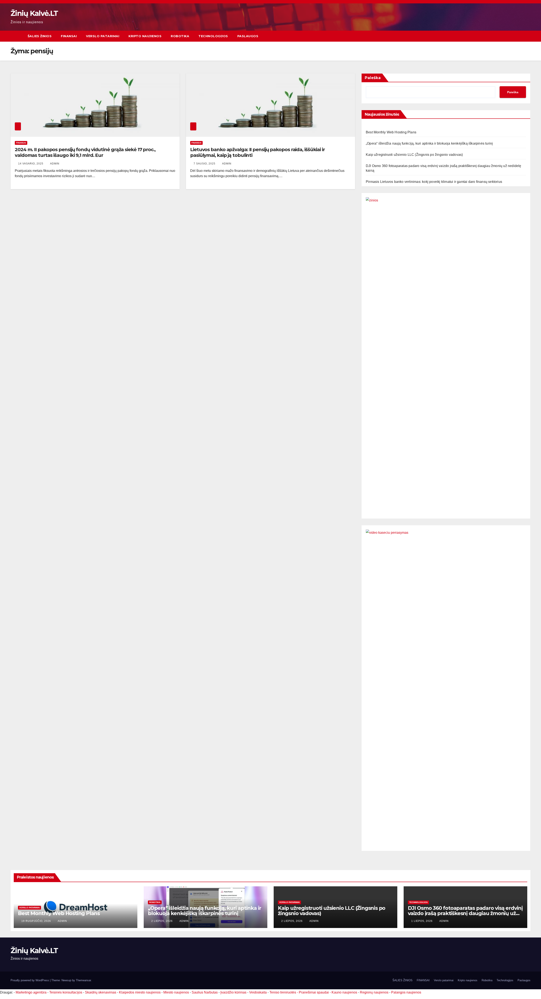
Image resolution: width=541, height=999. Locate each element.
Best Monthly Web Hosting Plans (391, 132)
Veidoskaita (258, 992)
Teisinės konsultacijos (65, 992)
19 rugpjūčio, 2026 (36, 921)
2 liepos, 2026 (162, 921)
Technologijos (213, 36)
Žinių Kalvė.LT (34, 13)
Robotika (180, 36)
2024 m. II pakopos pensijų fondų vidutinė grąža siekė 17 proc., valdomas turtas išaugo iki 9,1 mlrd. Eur (85, 152)
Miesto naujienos (176, 992)
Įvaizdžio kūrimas (233, 992)
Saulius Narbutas (205, 992)
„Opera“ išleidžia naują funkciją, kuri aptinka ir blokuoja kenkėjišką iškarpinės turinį (429, 143)
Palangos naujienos (406, 992)
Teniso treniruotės (282, 992)
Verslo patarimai (102, 36)
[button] (527, 36)
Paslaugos (247, 36)
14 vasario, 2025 (31, 163)
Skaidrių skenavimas (100, 992)
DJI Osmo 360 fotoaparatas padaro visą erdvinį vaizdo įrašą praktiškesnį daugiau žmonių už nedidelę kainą (465, 913)
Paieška (373, 77)
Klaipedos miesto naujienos (140, 992)
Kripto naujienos (144, 36)
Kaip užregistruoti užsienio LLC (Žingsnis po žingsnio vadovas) (414, 154)
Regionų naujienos (374, 992)
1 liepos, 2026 (422, 921)
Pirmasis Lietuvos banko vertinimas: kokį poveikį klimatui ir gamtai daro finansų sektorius (434, 181)
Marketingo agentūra (31, 992)
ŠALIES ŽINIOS (40, 36)
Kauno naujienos (344, 992)
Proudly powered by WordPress (30, 980)
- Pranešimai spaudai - (314, 992)
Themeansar (83, 980)
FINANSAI (69, 36)
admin (54, 163)
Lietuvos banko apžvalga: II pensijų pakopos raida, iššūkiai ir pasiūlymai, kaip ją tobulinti (257, 152)
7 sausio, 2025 (205, 163)
